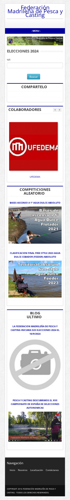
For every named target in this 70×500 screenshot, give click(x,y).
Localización (36, 470)
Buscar (33, 76)
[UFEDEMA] (33, 146)
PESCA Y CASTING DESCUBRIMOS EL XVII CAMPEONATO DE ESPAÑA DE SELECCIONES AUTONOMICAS (35, 404)
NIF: (9, 59)
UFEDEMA (35, 176)
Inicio (12, 470)
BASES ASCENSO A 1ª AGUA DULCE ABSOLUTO (35, 202)
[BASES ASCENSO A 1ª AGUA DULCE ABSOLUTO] (35, 225)
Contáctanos (52, 470)
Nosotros (22, 470)
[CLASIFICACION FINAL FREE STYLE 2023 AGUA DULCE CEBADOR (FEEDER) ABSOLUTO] (35, 278)
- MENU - (36, 30)
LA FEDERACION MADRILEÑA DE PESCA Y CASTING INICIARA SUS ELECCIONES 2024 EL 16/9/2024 (35, 330)
